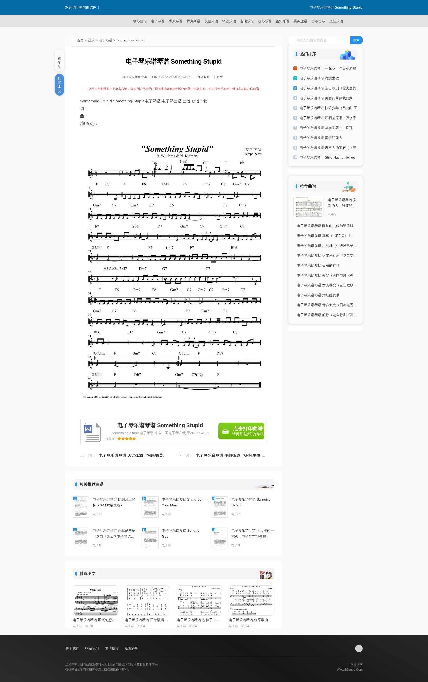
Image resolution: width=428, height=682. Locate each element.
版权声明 (132, 648)
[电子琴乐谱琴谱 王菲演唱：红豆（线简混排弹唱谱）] (147, 600)
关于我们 (72, 648)
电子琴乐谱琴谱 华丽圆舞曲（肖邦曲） (326, 128)
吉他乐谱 (247, 21)
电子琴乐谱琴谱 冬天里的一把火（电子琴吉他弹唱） (252, 533)
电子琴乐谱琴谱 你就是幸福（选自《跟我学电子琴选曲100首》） (114, 534)
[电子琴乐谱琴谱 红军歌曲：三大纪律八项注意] (251, 600)
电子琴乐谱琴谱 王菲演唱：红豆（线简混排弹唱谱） (147, 620)
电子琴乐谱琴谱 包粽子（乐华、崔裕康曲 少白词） (199, 620)
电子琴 (97, 514)
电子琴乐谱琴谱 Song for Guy (181, 533)
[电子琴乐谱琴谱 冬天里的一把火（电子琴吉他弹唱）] (220, 538)
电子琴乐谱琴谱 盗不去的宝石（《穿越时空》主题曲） (328, 148)
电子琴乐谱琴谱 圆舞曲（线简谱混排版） (327, 226)
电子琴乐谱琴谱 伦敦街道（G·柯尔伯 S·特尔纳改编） (242, 455)
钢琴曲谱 (140, 21)
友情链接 (112, 648)
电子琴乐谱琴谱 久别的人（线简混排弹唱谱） (342, 203)
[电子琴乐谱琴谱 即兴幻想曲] (95, 600)
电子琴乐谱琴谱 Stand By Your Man (181, 502)
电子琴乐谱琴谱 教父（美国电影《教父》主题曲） (327, 275)
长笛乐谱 (211, 21)
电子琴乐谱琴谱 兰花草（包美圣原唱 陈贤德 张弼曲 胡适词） (328, 69)
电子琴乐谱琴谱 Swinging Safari (251, 502)
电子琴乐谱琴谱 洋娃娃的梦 (318, 295)
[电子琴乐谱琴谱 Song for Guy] (150, 538)
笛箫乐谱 (283, 21)
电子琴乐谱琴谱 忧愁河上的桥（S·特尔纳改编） (114, 502)
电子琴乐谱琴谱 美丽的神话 (318, 265)
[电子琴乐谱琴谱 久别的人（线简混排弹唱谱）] (308, 207)
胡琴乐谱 (265, 21)
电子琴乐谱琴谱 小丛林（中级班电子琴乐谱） (327, 246)
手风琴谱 (176, 21)
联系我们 (92, 648)
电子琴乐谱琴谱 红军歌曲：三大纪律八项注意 (251, 620)
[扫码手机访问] (359, 648)
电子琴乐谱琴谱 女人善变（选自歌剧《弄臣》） (327, 285)
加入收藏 (204, 77)
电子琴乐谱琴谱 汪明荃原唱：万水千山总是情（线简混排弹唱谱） (328, 119)
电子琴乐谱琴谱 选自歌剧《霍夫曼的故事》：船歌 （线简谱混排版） (328, 89)
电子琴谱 (158, 21)
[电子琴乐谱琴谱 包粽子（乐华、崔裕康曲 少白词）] (199, 600)
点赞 (220, 77)
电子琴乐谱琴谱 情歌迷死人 (321, 138)
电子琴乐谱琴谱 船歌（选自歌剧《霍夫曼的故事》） (327, 315)
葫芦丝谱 (300, 21)
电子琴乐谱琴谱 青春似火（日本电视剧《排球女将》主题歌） (327, 305)
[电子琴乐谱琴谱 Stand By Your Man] (150, 507)
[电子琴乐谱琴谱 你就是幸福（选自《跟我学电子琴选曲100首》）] (81, 538)
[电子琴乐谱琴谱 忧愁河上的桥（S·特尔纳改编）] (81, 507)
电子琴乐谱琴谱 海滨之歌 (319, 78)
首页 (80, 40)
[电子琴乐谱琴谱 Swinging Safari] (220, 507)
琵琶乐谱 (336, 21)
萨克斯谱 (193, 21)
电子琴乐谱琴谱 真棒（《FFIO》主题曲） (327, 236)
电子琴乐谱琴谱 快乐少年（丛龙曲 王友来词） (328, 109)
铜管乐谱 (229, 21)
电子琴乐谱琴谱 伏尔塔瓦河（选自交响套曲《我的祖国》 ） (327, 255)
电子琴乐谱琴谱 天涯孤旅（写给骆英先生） (137, 455)
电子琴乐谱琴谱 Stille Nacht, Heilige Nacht (327, 158)
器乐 (91, 40)
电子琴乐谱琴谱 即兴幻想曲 (94, 620)
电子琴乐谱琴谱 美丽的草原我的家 (326, 98)
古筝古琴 (318, 21)
